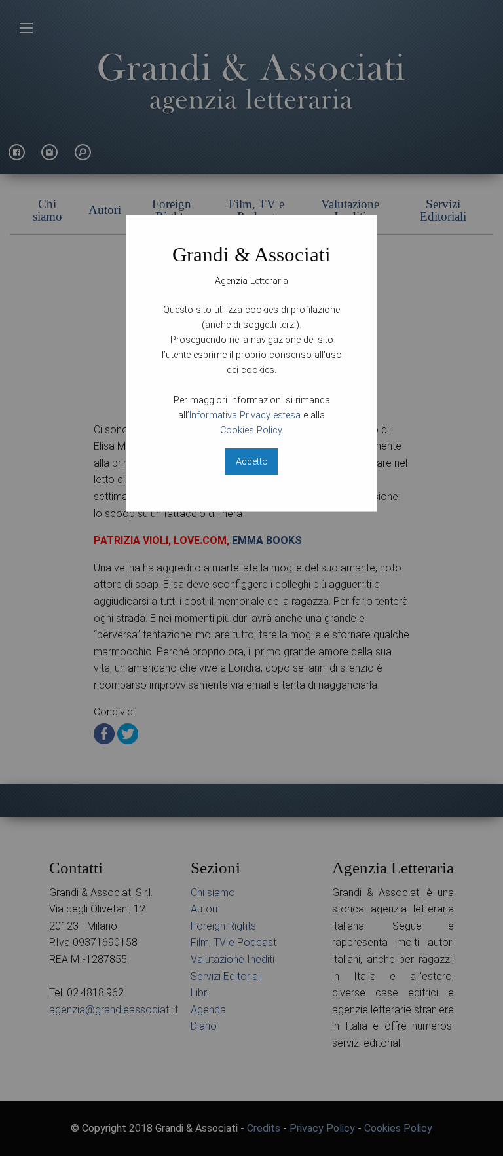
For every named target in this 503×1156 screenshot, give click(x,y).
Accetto (252, 461)
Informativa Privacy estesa (245, 415)
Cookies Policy (251, 430)
